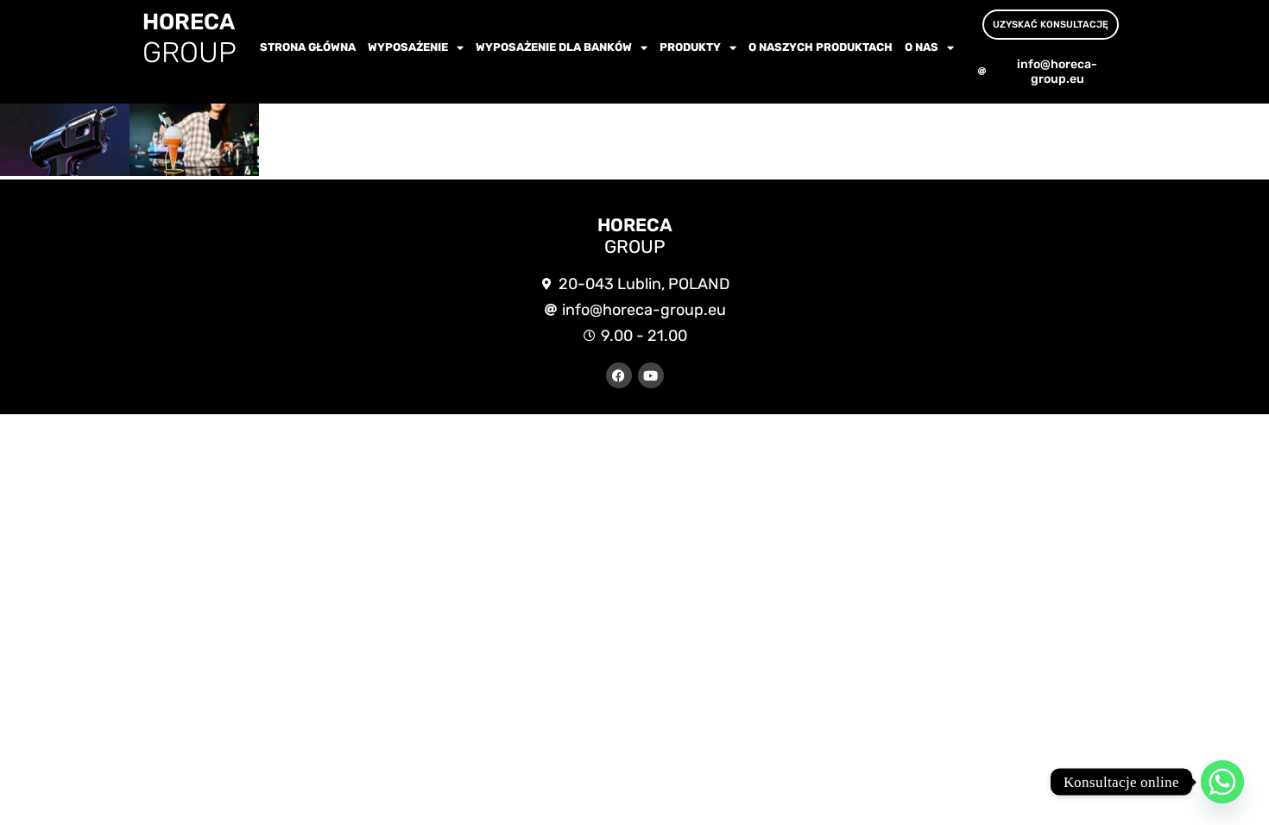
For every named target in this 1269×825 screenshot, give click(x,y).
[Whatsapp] (1222, 781)
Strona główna (308, 47)
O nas (921, 47)
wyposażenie (408, 47)
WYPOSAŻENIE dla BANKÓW (554, 47)
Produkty (690, 47)
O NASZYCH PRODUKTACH (820, 47)
